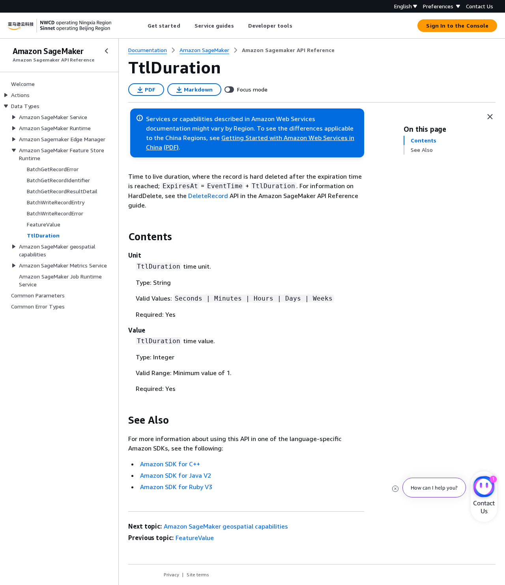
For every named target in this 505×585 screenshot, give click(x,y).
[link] (288, 50)
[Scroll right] (298, 25)
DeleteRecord (208, 196)
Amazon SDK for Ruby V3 (176, 487)
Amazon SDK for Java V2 (175, 475)
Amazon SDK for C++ (170, 464)
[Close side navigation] (106, 51)
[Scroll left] (141, 25)
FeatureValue (195, 538)
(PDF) (171, 147)
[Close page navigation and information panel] (490, 116)
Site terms (198, 575)
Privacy (171, 575)
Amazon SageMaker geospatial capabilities (226, 526)
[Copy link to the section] (122, 237)
